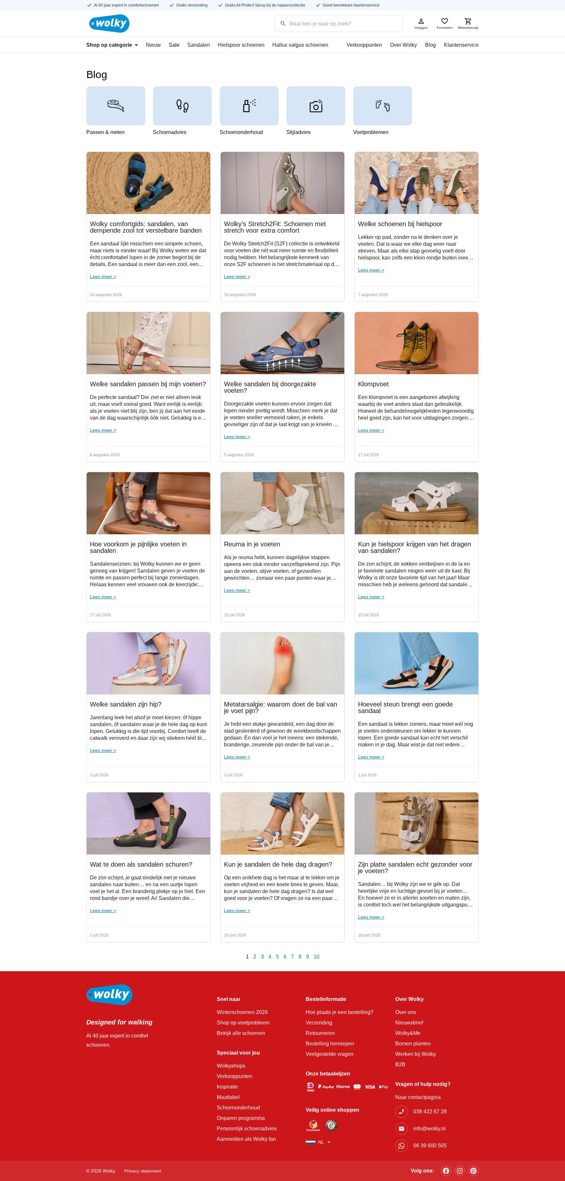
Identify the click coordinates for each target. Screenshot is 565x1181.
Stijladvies (298, 132)
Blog (430, 45)
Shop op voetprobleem (243, 1022)
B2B (400, 1064)
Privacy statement (142, 1170)
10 (316, 956)
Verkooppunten (364, 45)
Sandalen (198, 45)
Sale (174, 45)
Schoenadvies (169, 132)
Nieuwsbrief (409, 1022)
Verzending (319, 1022)
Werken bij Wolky (415, 1054)
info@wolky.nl (429, 1128)
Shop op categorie (109, 45)
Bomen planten (413, 1043)
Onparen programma (241, 1118)
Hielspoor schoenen (241, 45)
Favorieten (445, 27)
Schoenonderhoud (241, 132)
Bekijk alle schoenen (241, 1033)
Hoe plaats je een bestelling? (339, 1012)
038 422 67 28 (430, 1111)
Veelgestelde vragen (329, 1054)
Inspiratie (227, 1087)
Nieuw (153, 45)
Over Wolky (403, 45)
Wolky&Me (407, 1033)
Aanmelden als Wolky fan (246, 1139)
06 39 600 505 (430, 1145)
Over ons (405, 1012)
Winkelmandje (468, 27)
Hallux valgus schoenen (300, 45)
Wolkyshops (231, 1066)
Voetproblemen (370, 132)
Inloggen (421, 27)
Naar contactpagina (418, 1097)
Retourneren (320, 1033)
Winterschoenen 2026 (242, 1012)
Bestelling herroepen (330, 1043)
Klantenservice (461, 45)
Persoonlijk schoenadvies (247, 1128)
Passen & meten (105, 132)
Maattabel (228, 1097)
